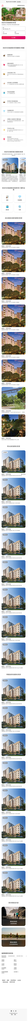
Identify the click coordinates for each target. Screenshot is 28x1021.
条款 (15, 1014)
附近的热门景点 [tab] (20, 956)
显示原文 (19, 1)
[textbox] (7, 33)
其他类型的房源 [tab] (11, 956)
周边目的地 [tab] (4, 956)
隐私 (12, 1014)
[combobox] (13, 29)
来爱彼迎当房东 (21, 5)
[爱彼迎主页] (3, 5)
